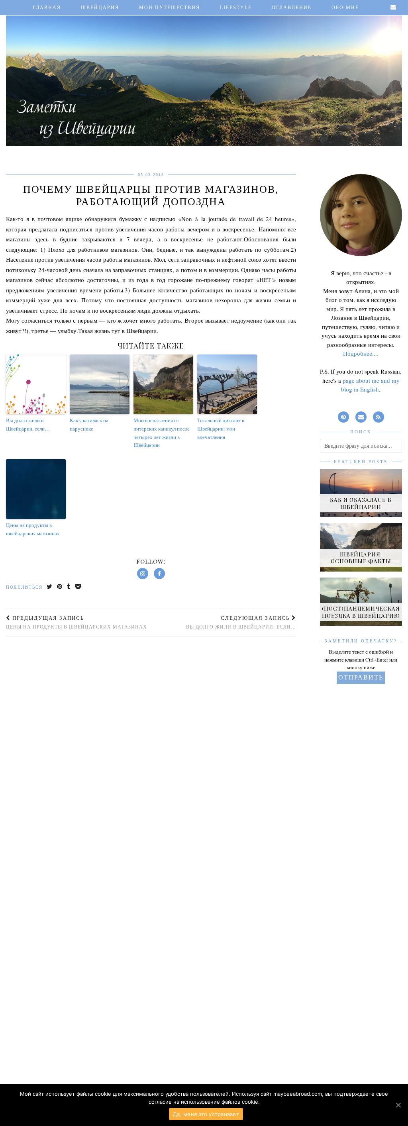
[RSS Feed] (378, 415)
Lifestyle (236, 7)
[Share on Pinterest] (60, 587)
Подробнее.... (361, 353)
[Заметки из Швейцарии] (204, 75)
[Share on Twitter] (50, 587)
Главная (47, 7)
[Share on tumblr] (69, 587)
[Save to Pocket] (78, 587)
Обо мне (345, 7)
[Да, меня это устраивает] (398, 1105)
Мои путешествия (169, 7)
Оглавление (292, 7)
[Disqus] (151, 749)
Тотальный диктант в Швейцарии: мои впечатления (220, 429)
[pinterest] (343, 415)
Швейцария (100, 7)
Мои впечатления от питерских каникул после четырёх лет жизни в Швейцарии (161, 432)
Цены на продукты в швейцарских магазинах (33, 529)
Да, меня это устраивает (206, 1114)
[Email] (393, 7)
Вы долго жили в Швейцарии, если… (28, 424)
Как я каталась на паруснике (89, 424)
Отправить (360, 677)
